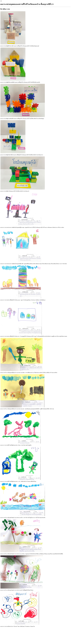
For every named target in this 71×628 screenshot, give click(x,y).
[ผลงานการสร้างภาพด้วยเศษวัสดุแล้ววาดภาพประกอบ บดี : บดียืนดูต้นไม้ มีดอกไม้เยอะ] (21, 588)
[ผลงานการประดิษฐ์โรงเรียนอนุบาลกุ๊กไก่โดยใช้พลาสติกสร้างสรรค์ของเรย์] (22, 189)
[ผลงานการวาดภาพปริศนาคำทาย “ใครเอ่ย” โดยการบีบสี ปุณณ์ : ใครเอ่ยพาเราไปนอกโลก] (19, 624)
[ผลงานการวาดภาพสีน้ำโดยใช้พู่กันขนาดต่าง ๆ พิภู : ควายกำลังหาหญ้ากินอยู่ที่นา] (20, 443)
